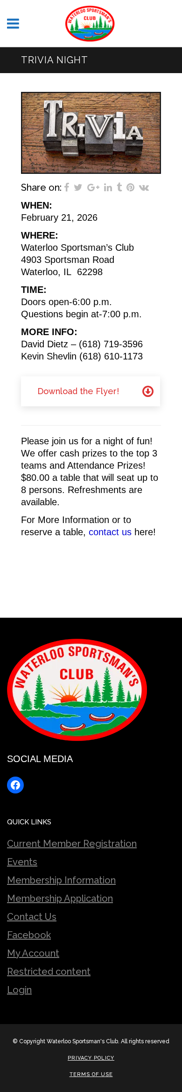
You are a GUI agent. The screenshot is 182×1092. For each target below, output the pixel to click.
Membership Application (60, 898)
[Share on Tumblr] (119, 187)
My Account (33, 953)
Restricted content (49, 971)
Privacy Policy (91, 1058)
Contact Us (31, 917)
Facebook (29, 935)
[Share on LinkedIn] (108, 187)
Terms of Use (91, 1074)
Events (22, 862)
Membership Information (61, 880)
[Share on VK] (144, 187)
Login (19, 990)
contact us (110, 532)
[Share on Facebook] (66, 187)
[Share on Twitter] (78, 187)
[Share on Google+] (93, 187)
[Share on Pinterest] (130, 187)
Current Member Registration (72, 843)
